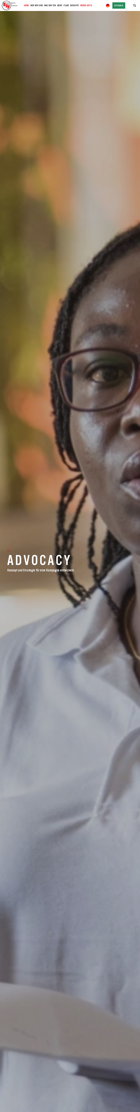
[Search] (134, 5)
